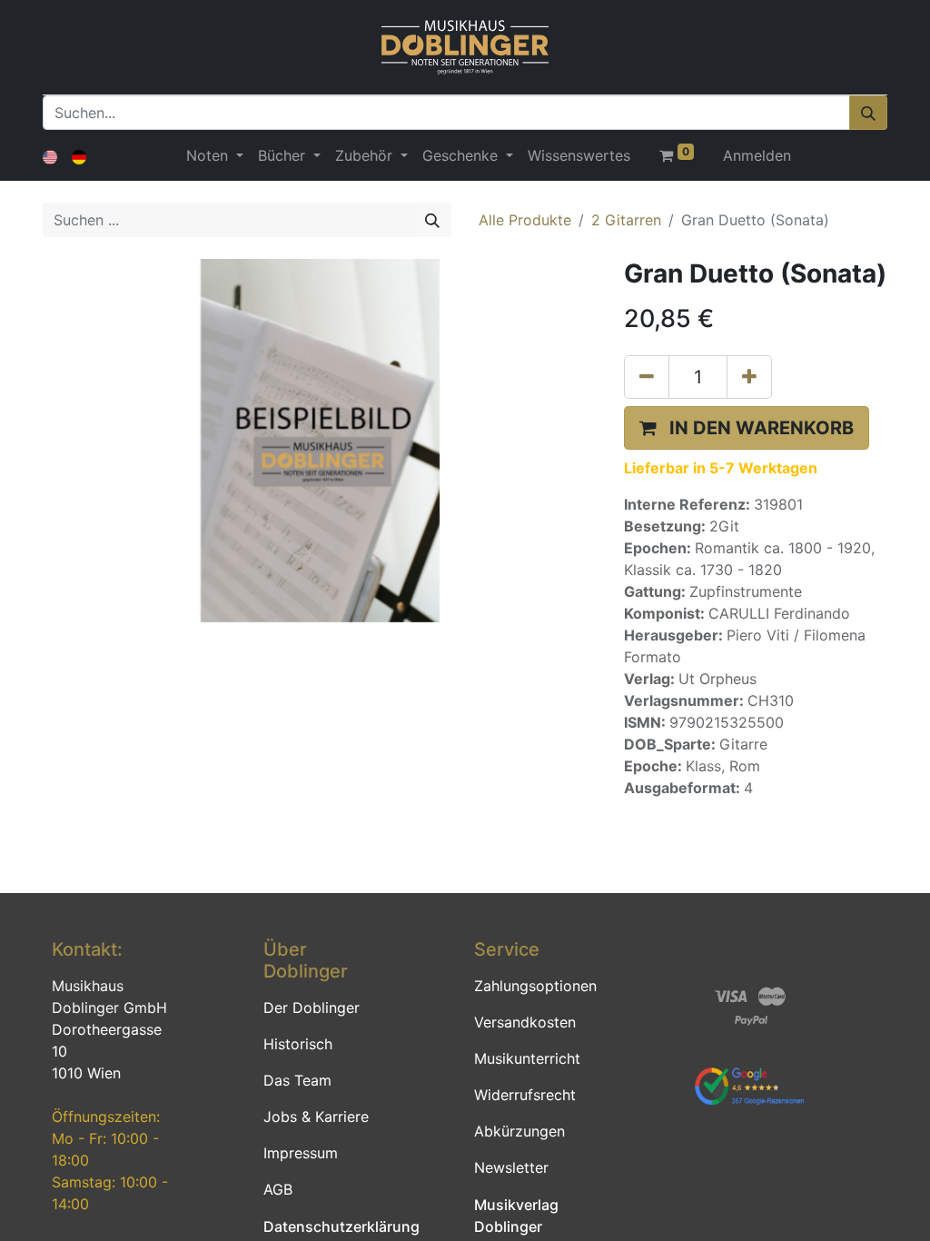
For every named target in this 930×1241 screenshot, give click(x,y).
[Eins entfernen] (646, 377)
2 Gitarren (626, 220)
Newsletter (511, 1167)
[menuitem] (579, 155)
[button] (746, 428)
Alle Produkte (525, 220)
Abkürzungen (519, 1131)
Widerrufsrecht (525, 1095)
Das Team (297, 1080)
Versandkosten (525, 1022)
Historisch (297, 1044)
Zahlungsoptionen (535, 986)
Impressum (300, 1153)
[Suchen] (868, 112)
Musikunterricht (527, 1058)
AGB (277, 1189)
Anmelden (757, 155)
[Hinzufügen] (749, 377)
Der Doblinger (311, 1007)
